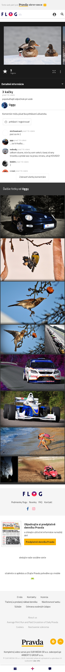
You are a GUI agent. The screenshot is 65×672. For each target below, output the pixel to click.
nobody (13, 149)
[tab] (32, 83)
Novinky (33, 502)
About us (32, 617)
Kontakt (48, 502)
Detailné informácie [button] (13, 84)
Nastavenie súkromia (38, 627)
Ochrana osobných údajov (38, 606)
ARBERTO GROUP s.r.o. (32, 655)
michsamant (16, 131)
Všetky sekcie (36, 4)
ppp (11, 140)
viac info (36, 660)
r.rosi (12, 170)
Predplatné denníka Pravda (40, 542)
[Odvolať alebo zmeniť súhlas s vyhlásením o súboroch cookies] (53, 642)
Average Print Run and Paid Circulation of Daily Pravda (32, 622)
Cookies (20, 627)
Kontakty (31, 597)
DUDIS (13, 161)
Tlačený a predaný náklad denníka (21, 602)
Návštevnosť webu (51, 602)
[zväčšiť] (54, 71)
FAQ (40, 502)
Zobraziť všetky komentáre (32, 177)
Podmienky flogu (19, 502)
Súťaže (18, 606)
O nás (20, 597)
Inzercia (44, 597)
